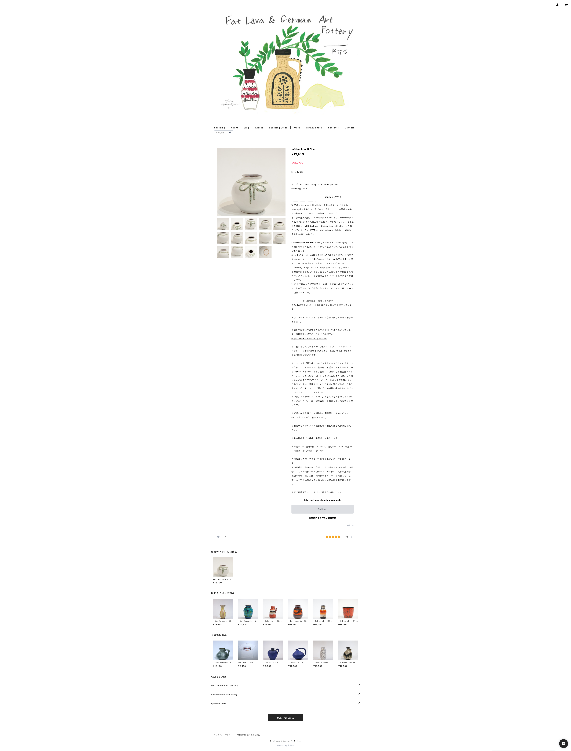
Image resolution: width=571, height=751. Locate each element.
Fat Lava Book (314, 127)
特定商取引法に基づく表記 (248, 735)
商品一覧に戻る (285, 717)
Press (297, 127)
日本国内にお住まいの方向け (322, 518)
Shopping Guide (278, 127)
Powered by (282, 745)
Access (259, 127)
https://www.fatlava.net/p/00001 (309, 338)
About (234, 127)
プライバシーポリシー (223, 735)
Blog (246, 127)
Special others (218, 703)
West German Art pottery (224, 685)
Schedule (333, 127)
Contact (349, 127)
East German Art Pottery (224, 694)
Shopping (219, 127)
